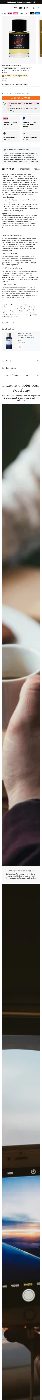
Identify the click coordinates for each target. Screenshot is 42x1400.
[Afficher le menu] (3, 8)
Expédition (11, 368)
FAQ (8, 360)
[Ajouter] (19, 347)
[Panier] (38, 8)
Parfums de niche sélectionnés (11, 65)
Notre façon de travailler (17, 375)
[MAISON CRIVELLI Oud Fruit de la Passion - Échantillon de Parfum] (9, 341)
